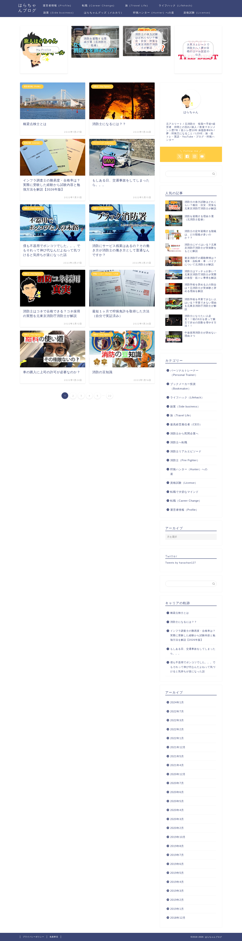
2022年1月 (177, 738)
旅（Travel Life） (137, 5)
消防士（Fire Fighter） (185, 460)
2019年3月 (177, 890)
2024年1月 (177, 702)
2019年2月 (177, 899)
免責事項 (54, 937)
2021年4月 (177, 765)
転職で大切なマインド (184, 491)
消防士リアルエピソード (185, 451)
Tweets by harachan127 (180, 562)
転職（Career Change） (99, 5)
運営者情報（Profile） (58, 5)
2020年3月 (177, 819)
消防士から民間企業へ (184, 433)
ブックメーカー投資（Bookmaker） (183, 386)
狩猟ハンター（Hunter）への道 (153, 12)
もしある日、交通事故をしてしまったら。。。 (192, 651)
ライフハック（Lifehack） (176, 5)
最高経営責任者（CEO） (186, 424)
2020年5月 (177, 801)
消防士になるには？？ (183, 622)
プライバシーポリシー (33, 937)
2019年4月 (177, 881)
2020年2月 (177, 827)
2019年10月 (177, 836)
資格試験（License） (198, 12)
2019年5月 (177, 872)
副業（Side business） (59, 12)
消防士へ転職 (178, 442)
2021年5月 (177, 756)
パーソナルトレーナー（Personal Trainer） (184, 373)
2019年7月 (177, 854)
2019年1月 (177, 908)
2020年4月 (177, 810)
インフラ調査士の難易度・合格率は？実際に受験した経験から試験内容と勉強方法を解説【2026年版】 (192, 635)
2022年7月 (177, 711)
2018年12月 (177, 917)
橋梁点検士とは (179, 613)
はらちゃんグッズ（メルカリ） (104, 12)
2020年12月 (177, 774)
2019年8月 (177, 846)
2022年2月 (177, 729)
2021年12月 (177, 747)
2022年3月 (177, 720)
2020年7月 (177, 783)
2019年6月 (177, 863)
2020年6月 (177, 792)
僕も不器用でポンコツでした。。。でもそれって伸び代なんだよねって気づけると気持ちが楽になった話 (192, 667)
